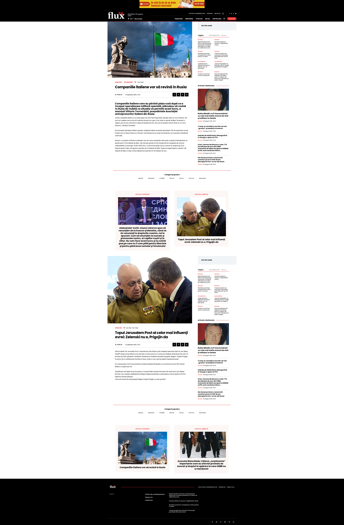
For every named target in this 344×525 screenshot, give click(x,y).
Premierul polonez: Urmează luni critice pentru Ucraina (204, 55)
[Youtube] (236, 14)
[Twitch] (225, 522)
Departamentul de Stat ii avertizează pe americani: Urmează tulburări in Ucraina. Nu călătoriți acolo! (204, 45)
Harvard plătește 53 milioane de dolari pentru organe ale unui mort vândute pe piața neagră (221, 77)
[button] (223, 13)
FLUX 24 (119, 94)
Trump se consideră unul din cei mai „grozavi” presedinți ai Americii (212, 127)
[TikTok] (221, 522)
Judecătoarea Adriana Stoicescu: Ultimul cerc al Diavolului (204, 66)
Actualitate (202, 61)
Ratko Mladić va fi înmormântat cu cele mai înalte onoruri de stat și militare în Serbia (213, 115)
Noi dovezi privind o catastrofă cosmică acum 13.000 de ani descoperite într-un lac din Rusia (211, 160)
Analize (118, 82)
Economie (128, 82)
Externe (200, 39)
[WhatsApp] (186, 94)
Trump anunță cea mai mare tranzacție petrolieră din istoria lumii (221, 56)
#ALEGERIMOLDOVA (214, 35)
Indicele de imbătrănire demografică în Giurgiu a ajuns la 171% (212, 136)
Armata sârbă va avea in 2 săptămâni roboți (221, 43)
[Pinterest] (182, 94)
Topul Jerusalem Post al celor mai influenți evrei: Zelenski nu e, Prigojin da (201, 240)
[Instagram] (231, 14)
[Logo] (116, 15)
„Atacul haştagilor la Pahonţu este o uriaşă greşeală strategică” (221, 65)
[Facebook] (229, 14)
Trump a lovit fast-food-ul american (204, 74)
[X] (234, 14)
